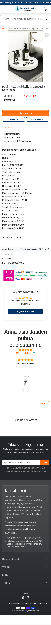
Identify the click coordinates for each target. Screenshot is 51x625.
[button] (5, 9)
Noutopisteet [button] (10, 559)
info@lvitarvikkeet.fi (17, 547)
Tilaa (44, 462)
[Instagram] (28, 597)
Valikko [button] (7, 567)
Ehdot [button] (6, 575)
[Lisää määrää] (13, 106)
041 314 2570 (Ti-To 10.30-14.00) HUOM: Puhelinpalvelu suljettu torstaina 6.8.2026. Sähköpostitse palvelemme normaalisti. (25, 541)
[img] (25, 350)
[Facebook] (23, 597)
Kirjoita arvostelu (25, 311)
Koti (4, 28)
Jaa (46, 403)
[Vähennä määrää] (4, 106)
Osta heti (14, 119)
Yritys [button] (6, 583)
